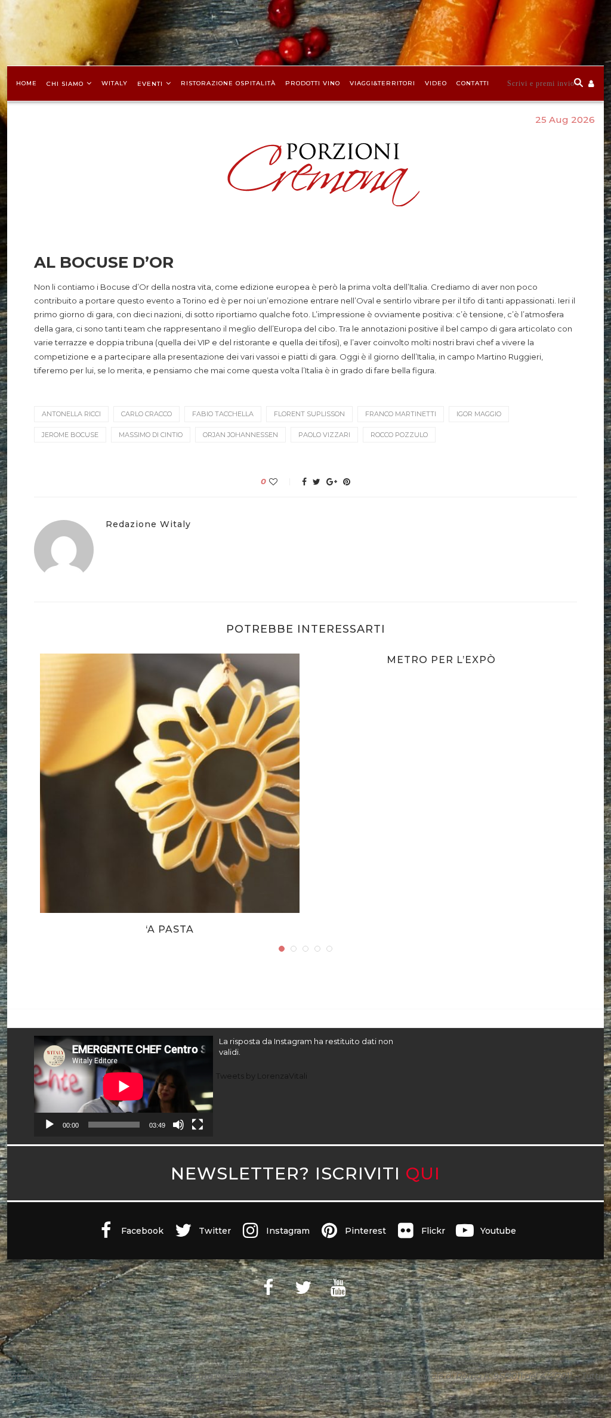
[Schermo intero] (197, 1125)
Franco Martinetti (400, 414)
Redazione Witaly (148, 524)
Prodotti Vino (312, 83)
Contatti (472, 83)
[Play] (49, 1125)
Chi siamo (65, 84)
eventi (150, 84)
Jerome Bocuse (70, 435)
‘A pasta (170, 929)
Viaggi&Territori (382, 83)
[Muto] (178, 1125)
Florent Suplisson (309, 414)
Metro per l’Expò (441, 659)
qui (423, 1173)
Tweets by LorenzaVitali (261, 1075)
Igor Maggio (478, 414)
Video (436, 83)
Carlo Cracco (146, 414)
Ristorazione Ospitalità (228, 83)
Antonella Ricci (71, 414)
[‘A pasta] (170, 783)
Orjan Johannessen (240, 435)
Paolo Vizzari (324, 435)
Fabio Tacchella (223, 414)
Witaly (114, 83)
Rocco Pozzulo (399, 435)
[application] (123, 1086)
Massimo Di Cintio (151, 435)
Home (26, 83)
